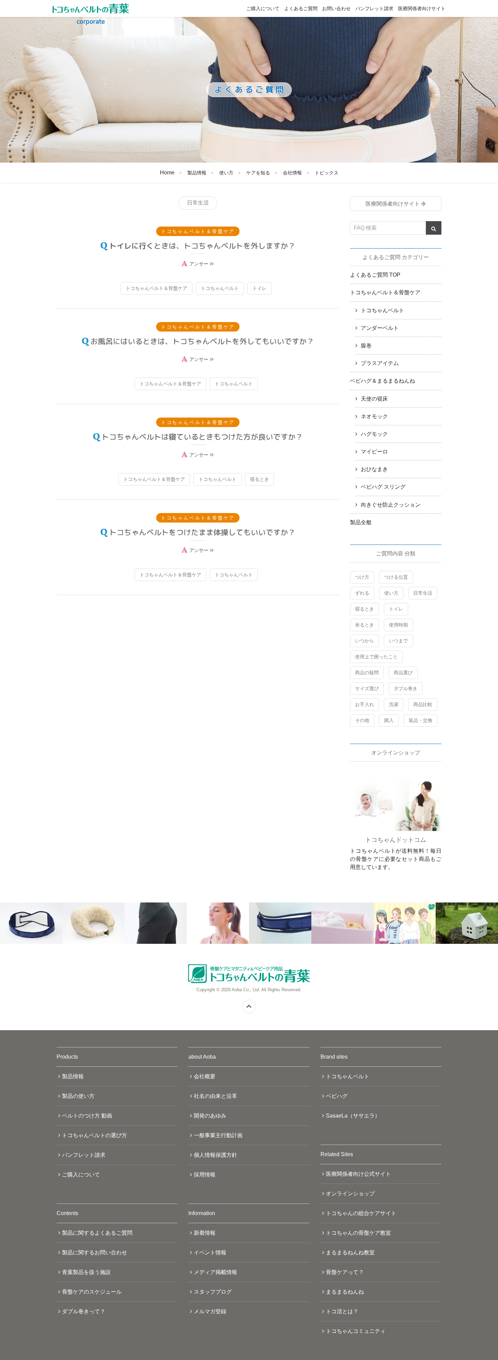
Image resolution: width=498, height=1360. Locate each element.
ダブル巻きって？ (83, 1311)
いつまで (398, 640)
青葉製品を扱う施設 (86, 1272)
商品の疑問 (367, 672)
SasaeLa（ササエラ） (353, 1116)
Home (167, 172)
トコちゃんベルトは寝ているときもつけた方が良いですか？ (202, 436)
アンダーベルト (380, 328)
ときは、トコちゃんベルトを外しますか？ (202, 245)
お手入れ (364, 704)
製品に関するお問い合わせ (94, 1252)
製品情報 (196, 172)
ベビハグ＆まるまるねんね (382, 381)
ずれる (362, 593)
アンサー (199, 264)
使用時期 (398, 625)
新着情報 (204, 1233)
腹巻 (366, 345)
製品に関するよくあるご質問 (97, 1233)
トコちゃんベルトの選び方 (94, 1135)
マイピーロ (374, 451)
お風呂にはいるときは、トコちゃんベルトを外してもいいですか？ (202, 341)
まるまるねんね (345, 1292)
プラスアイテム (380, 363)
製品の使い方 (78, 1096)
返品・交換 (420, 720)
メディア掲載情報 (215, 1272)
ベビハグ (337, 1096)
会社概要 (204, 1076)
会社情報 (292, 172)
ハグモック (374, 434)
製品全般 (361, 522)
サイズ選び (367, 688)
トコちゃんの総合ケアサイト (361, 1213)
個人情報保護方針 (215, 1155)
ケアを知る (258, 172)
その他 (362, 720)
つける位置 (396, 577)
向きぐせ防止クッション (390, 505)
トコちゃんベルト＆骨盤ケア (156, 288)
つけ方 (362, 577)
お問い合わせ (336, 8)
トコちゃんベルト (220, 288)
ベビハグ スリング (383, 487)
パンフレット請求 (374, 8)
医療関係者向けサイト (421, 8)
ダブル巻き (405, 688)
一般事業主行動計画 (218, 1135)
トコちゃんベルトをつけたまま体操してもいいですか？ (202, 532)
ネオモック (374, 416)
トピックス (326, 172)
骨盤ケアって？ (345, 1272)
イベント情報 (210, 1252)
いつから (364, 640)
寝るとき (259, 479)
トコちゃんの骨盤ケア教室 (358, 1233)
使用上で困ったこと (376, 656)
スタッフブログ (213, 1292)
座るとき (364, 625)
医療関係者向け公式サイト (358, 1174)
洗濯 (393, 704)
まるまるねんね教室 (350, 1252)
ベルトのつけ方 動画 (87, 1116)
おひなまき (374, 469)
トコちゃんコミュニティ (356, 1331)
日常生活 (422, 593)
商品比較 (422, 704)
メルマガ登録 (210, 1311)
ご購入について (262, 8)
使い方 (226, 172)
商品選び (403, 672)
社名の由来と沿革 (215, 1096)
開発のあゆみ (210, 1116)
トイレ (259, 288)
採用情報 (204, 1174)
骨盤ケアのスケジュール (92, 1292)
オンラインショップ (350, 1193)
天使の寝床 (374, 399)
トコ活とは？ (342, 1311)
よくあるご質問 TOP (375, 275)
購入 (389, 720)
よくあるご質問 (300, 8)
